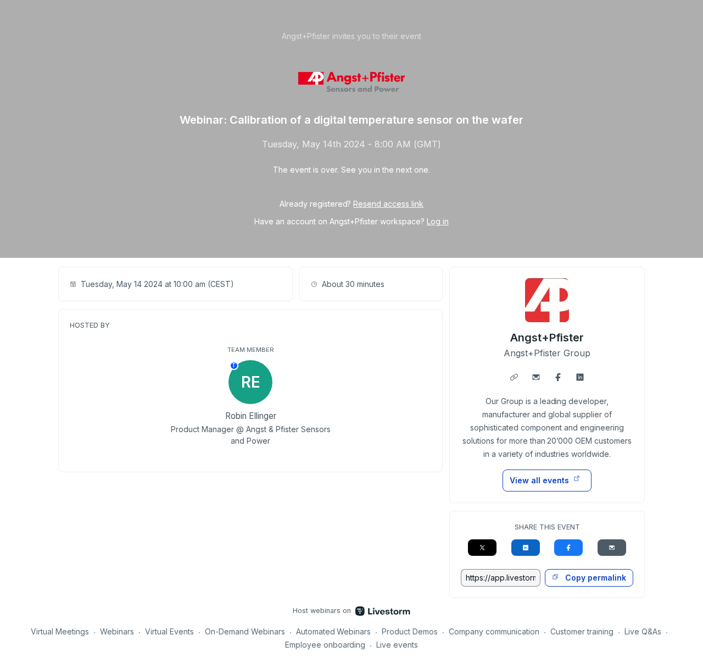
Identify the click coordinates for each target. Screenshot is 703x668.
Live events (397, 644)
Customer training (581, 631)
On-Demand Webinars (245, 631)
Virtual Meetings (60, 631)
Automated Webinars (333, 631)
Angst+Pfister (547, 337)
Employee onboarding (325, 644)
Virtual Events (169, 631)
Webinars (117, 631)
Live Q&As (642, 631)
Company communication (494, 631)
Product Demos (410, 631)
